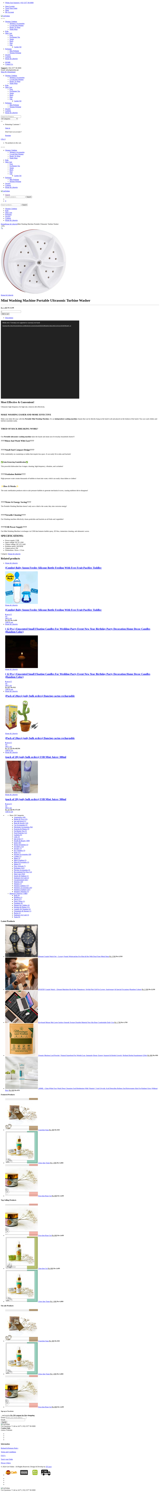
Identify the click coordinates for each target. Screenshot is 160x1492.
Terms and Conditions (8, 1452)
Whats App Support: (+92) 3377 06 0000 (19, 3)
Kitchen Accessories (22, 854)
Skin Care (8, 33)
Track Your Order (11, 8)
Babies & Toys (20, 819)
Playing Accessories (22, 870)
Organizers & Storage (22, 911)
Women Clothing (11, 21)
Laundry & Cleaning (22, 909)
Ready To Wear (15, 27)
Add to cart (5, 314)
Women (18, 884)
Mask (17, 858)
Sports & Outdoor (21, 876)
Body (11, 41)
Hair (11, 43)
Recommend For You (23, 872)
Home (3, 224)
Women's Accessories (23, 888)
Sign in (7, 128)
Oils (11, 45)
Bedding (18, 897)
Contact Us (9, 64)
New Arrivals (20, 866)
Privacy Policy (6, 1463)
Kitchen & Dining (22, 907)
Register (8, 135)
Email (3, 1417)
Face (11, 35)
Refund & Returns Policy (9, 1448)
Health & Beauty (22, 841)
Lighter (17, 856)
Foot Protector (20, 833)
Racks (17, 913)
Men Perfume (14, 51)
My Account (9, 12)
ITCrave (49, 1467)
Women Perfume (15, 53)
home (17, 843)
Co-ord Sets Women (17, 25)
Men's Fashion (20, 860)
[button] (2, 228)
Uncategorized (21, 880)
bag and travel (20, 821)
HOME (7, 62)
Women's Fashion (22, 890)
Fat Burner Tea (15, 37)
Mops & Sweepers (21, 862)
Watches (18, 882)
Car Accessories (20, 825)
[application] (40, 359)
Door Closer (19, 901)
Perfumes (8, 49)
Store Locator (10, 6)
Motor (17, 864)
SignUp (4, 1422)
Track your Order (7, 1459)
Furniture (18, 903)
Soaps (12, 39)
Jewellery (19, 847)
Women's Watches (21, 891)
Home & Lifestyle (11, 59)
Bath (17, 895)
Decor (17, 899)
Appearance (19, 817)
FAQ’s (3, 1456)
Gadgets (8, 57)
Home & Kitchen (21, 845)
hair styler (18, 839)
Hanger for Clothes (21, 905)
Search (7, 195)
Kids (6, 31)
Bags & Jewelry (21, 823)
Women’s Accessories (17, 23)
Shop (7, 10)
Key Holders (19, 850)
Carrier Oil (17, 47)
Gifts (17, 837)
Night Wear (14, 29)
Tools (17, 917)
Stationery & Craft (21, 878)
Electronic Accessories (23, 827)
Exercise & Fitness (21, 829)
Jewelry (8, 55)
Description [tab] (9, 318)
